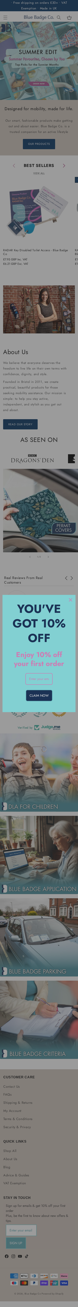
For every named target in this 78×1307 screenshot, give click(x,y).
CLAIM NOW (39, 695)
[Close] (71, 600)
